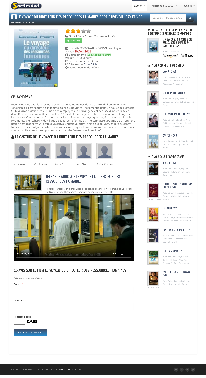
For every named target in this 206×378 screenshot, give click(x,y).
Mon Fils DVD (170, 71)
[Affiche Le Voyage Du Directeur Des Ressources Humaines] (36, 58)
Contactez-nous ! (66, 369)
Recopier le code (23, 316)
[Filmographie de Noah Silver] (84, 152)
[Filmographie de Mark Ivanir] (22, 152)
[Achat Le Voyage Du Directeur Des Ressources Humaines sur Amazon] (171, 55)
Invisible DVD (170, 163)
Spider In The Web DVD (174, 93)
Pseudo (18, 284)
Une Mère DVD (170, 208)
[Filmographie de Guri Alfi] (63, 152)
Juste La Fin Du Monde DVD (177, 230)
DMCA (79, 369)
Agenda (138, 6)
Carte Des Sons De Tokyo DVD (176, 273)
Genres (188, 6)
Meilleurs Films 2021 (163, 6)
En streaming (74, 40)
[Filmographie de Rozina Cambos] (104, 152)
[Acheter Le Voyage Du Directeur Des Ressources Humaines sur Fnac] (187, 55)
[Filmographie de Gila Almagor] (42, 152)
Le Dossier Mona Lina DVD (176, 114)
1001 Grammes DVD (173, 251)
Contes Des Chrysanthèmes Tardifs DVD (177, 185)
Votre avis (20, 300)
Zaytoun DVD (170, 135)
